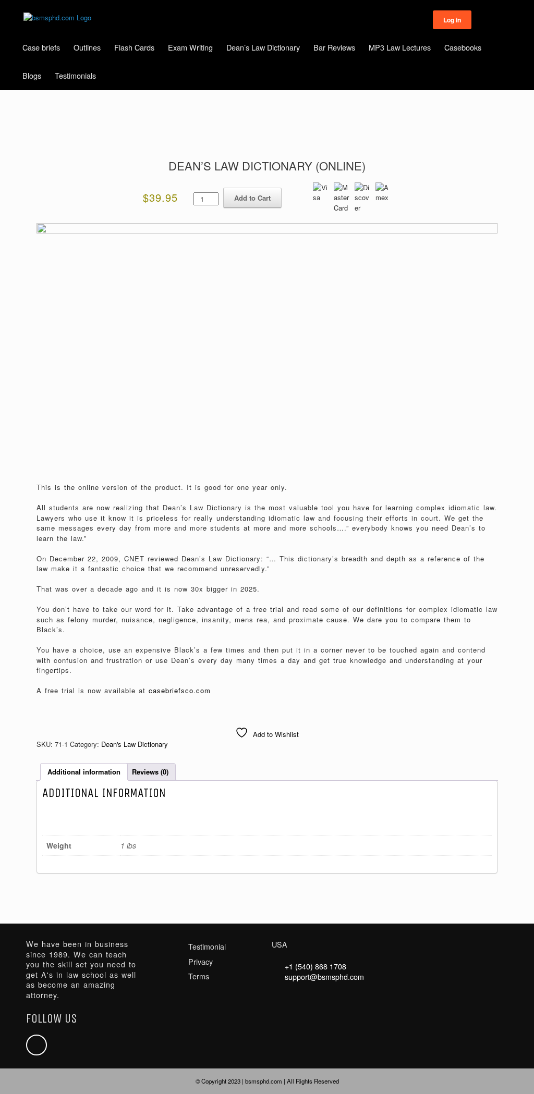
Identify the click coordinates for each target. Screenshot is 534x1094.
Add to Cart (252, 198)
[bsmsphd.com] (57, 18)
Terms (198, 976)
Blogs (31, 75)
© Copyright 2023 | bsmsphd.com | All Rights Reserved (267, 1081)
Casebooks (462, 47)
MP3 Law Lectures (400, 47)
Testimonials (75, 75)
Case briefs (41, 47)
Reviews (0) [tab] (150, 772)
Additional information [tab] (83, 772)
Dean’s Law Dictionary (263, 47)
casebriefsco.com (180, 690)
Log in (452, 19)
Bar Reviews (334, 47)
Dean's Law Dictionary (134, 744)
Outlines (87, 47)
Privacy (200, 961)
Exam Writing (190, 47)
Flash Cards (134, 47)
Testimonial (207, 946)
